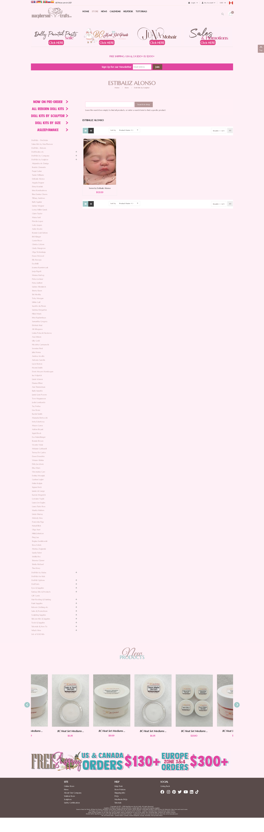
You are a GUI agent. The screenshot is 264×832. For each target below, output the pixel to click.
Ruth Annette (37, 391)
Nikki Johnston (38, 533)
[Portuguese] (45, 1)
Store (127, 88)
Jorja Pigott (36, 271)
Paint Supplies (36, 603)
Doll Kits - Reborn (38, 148)
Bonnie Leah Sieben (40, 233)
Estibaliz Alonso (38, 179)
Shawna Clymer (38, 560)
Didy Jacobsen (38, 464)
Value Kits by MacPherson (42, 144)
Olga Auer (36, 529)
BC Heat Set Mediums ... (49, 731)
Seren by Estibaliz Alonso (100, 188)
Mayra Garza (37, 425)
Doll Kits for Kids (38, 576)
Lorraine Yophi (38, 499)
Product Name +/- (126, 130)
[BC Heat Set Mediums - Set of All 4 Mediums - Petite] (173, 700)
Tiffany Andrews (38, 198)
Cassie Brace (37, 240)
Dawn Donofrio (38, 456)
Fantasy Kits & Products (41, 592)
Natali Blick (36, 526)
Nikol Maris (36, 314)
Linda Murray (37, 514)
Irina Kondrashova (39, 190)
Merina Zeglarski (39, 549)
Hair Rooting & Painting (41, 599)
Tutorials (118, 803)
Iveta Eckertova (38, 422)
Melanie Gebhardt (39, 449)
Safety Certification (72, 803)
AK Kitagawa (37, 329)
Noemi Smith (37, 368)
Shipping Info (120, 793)
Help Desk (119, 786)
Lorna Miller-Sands (39, 210)
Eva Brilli (35, 264)
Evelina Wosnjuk (38, 476)
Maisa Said (36, 217)
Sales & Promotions (39, 611)
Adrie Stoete (37, 229)
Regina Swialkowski (39, 541)
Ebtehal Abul (37, 325)
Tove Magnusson (39, 398)
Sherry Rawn (37, 290)
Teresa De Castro (39, 452)
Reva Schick (36, 545)
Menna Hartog (38, 275)
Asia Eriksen (36, 337)
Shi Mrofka (36, 294)
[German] (39, 1)
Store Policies (120, 789)
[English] (32, 1)
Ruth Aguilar (37, 202)
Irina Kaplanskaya (39, 317)
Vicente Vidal (37, 445)
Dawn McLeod (38, 256)
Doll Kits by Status (38, 572)
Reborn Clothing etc (39, 607)
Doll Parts (35, 584)
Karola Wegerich (39, 495)
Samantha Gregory (39, 321)
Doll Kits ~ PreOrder (39, 140)
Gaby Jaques (37, 225)
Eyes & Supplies (37, 588)
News (66, 789)
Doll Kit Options (38, 580)
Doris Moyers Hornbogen (42, 371)
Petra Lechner (37, 279)
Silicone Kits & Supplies (40, 619)
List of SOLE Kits (37, 634)
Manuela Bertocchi (39, 418)
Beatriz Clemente (39, 167)
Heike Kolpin (37, 483)
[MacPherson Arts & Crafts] (51, 16)
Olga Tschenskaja (39, 252)
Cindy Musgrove (39, 248)
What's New (36, 630)
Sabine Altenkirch (39, 287)
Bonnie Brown (37, 441)
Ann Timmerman (38, 387)
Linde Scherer (37, 379)
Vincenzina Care (38, 472)
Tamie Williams (38, 175)
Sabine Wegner (38, 206)
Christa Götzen (38, 244)
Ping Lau (35, 537)
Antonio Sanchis (38, 360)
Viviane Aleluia (38, 460)
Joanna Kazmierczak (40, 267)
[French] (36, 1)
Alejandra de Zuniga (40, 163)
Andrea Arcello (38, 356)
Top (260, 50)
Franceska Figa (38, 522)
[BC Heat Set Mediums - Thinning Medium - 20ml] (214, 700)
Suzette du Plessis (39, 306)
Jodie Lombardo (38, 402)
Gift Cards (35, 596)
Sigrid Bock (36, 433)
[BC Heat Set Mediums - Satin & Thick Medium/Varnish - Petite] (49, 700)
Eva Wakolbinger (39, 437)
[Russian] (49, 1)
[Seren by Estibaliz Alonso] (99, 161)
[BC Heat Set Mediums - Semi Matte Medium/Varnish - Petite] (132, 700)
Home (117, 88)
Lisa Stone (36, 410)
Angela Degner (38, 183)
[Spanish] (52, 1)
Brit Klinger (36, 237)
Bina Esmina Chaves (39, 194)
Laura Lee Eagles (38, 502)
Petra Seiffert (37, 283)
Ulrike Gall (36, 302)
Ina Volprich (37, 375)
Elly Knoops (37, 260)
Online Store (69, 786)
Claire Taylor (37, 213)
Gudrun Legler (38, 479)
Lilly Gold (36, 341)
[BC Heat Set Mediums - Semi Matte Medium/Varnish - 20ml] (90, 700)
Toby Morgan (37, 298)
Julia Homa (36, 352)
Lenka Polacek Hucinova (42, 333)
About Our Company (73, 793)
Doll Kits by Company (40, 156)
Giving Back (165, 786)
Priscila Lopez (37, 221)
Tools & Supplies (38, 623)
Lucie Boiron (37, 364)
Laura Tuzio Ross (38, 506)
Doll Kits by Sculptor (141, 88)
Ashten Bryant (37, 429)
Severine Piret (37, 348)
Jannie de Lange (38, 491)
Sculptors (68, 799)
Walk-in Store (69, 796)
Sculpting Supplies (38, 615)
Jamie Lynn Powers (39, 395)
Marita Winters (38, 510)
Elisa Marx (36, 468)
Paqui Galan (37, 171)
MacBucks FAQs (121, 799)
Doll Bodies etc (37, 152)
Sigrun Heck (37, 487)
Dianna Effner (37, 383)
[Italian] (42, 1)
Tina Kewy (36, 568)
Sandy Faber (37, 553)
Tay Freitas (36, 406)
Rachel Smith (37, 414)
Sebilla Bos (36, 556)
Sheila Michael (38, 564)
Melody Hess (37, 518)
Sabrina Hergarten (39, 310)
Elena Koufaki (37, 186)
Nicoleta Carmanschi (40, 344)
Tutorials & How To (39, 626)
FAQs (117, 796)
